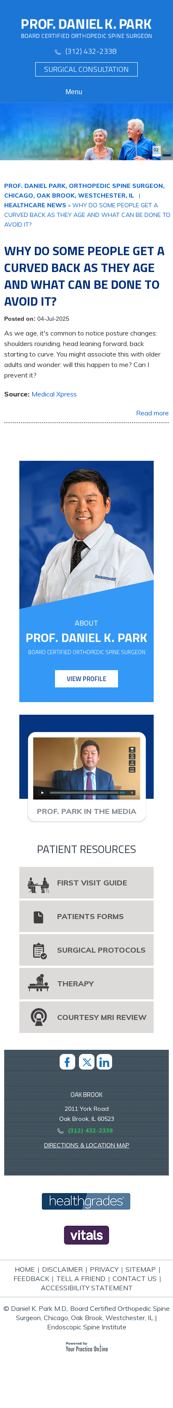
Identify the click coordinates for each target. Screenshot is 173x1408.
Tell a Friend (80, 1278)
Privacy (104, 1269)
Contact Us (135, 1278)
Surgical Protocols (101, 950)
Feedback (31, 1278)
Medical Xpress (54, 394)
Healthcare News (35, 205)
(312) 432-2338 (91, 51)
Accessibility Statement (87, 1288)
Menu (74, 91)
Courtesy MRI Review (102, 1017)
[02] (156, 155)
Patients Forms (90, 916)
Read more (152, 413)
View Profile (86, 679)
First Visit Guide (92, 883)
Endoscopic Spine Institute (86, 1327)
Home (25, 1269)
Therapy (75, 983)
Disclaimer (62, 1269)
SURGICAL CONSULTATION (86, 69)
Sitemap (141, 1269)
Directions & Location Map (86, 1145)
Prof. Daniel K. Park (86, 637)
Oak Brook (86, 1094)
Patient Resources (86, 849)
